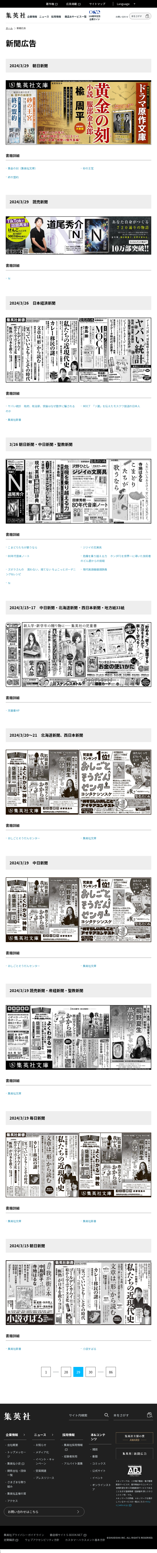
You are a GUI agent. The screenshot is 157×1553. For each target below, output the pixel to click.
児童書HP (14, 710)
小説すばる (89, 1349)
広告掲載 (71, 4)
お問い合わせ (122, 16)
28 (66, 1371)
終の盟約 (13, 177)
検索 (147, 16)
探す (105, 1415)
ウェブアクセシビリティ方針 (42, 1539)
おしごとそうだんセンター (24, 838)
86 (111, 1371)
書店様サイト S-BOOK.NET (66, 1535)
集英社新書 (14, 420)
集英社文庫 (89, 838)
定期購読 (9, 1540)
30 (90, 1371)
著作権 (50, 4)
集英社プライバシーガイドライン (24, 1534)
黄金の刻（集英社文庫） (22, 168)
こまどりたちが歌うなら (22, 547)
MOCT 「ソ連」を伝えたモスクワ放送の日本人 (111, 406)
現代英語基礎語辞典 (95, 569)
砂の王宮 (88, 168)
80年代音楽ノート (19, 556)
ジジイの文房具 (92, 547)
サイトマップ (97, 4)
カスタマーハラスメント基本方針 (85, 1539)
